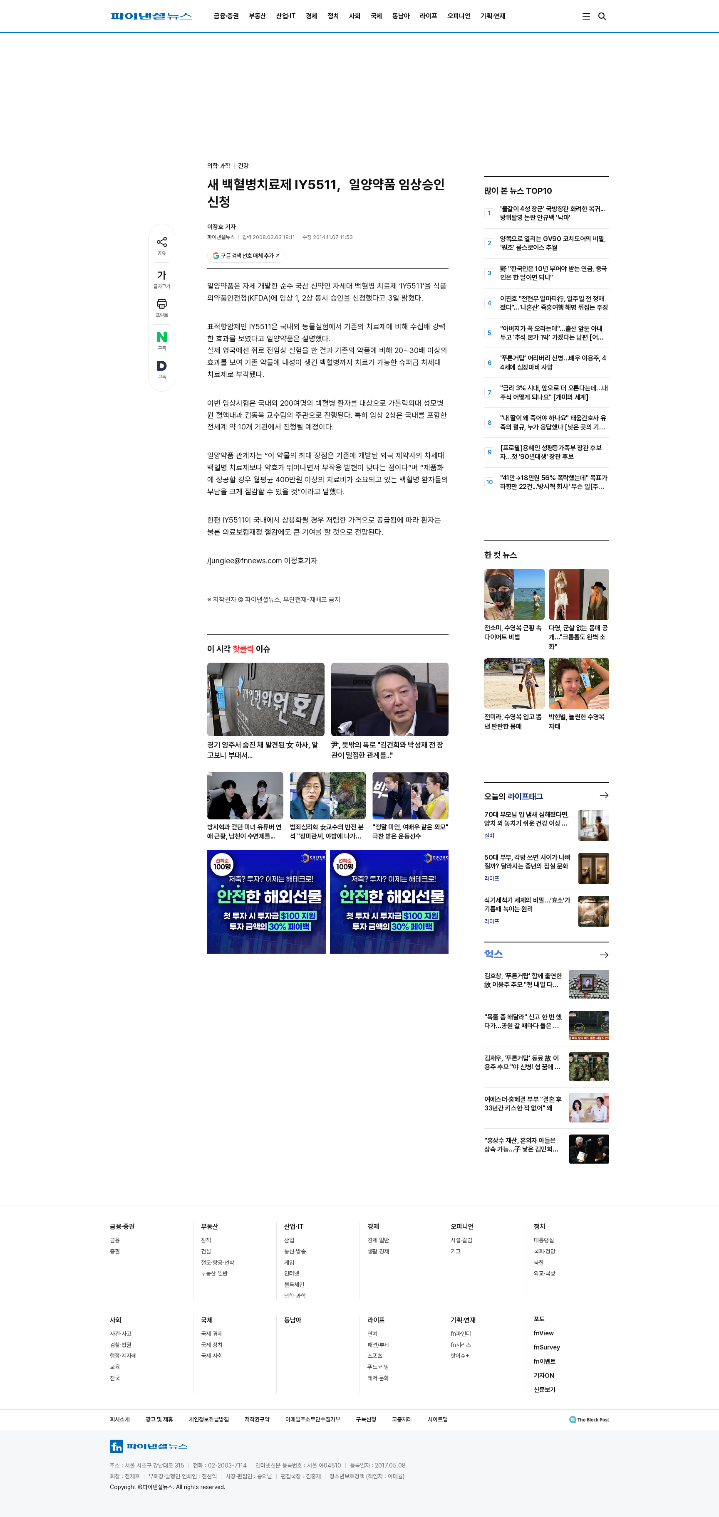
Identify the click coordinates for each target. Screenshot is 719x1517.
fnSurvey (547, 1347)
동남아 (401, 16)
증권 (115, 1251)
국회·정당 (544, 1251)
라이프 (428, 16)
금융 (115, 1240)
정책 (206, 1240)
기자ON (544, 1375)
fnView (544, 1333)
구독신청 (366, 1419)
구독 (162, 348)
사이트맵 (438, 1419)
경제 (311, 16)
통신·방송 (295, 1251)
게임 (289, 1262)
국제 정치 (212, 1345)
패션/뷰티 (378, 1345)
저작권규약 (257, 1419)
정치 (333, 16)
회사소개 (120, 1419)
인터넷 (291, 1273)
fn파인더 (461, 1333)
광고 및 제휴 (159, 1419)
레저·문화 (378, 1378)
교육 (115, 1367)
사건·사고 (120, 1333)
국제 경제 (212, 1333)
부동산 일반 (214, 1273)
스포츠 (374, 1355)
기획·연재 (493, 16)
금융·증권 (226, 16)
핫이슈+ (460, 1355)
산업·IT (286, 16)
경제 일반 (378, 1240)
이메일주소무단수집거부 (312, 1419)
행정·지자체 (123, 1355)
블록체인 (294, 1284)
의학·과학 (295, 1296)
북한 (539, 1262)
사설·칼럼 (461, 1240)
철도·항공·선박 (217, 1262)
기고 (456, 1251)
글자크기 (162, 286)
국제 (376, 16)
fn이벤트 (545, 1361)
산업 (289, 1240)
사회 (355, 16)
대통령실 (544, 1240)
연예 (372, 1333)
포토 (539, 1319)
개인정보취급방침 (209, 1419)
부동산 (257, 16)
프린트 (162, 315)
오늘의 (513, 797)
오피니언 (459, 16)
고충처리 (402, 1419)
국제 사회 (212, 1355)
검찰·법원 (120, 1345)
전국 (115, 1378)
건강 (243, 166)
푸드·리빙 (378, 1367)
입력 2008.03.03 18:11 (268, 237)
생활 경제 (378, 1251)
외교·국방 (544, 1273)
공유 (162, 253)
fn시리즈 (461, 1345)
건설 (206, 1251)
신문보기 (544, 1390)
